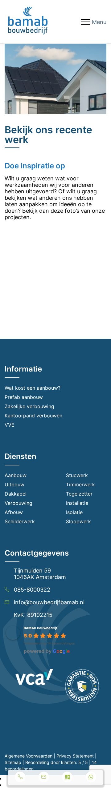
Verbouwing (18, 503)
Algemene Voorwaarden (28, 755)
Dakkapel (16, 494)
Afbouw (14, 512)
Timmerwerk (80, 484)
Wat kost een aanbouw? (32, 388)
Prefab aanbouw (24, 397)
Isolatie (74, 512)
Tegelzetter (79, 494)
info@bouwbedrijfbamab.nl (49, 602)
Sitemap (13, 762)
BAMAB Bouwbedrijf (40, 628)
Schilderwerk (20, 521)
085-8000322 (32, 589)
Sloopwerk (78, 521)
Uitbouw (14, 484)
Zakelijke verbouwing (29, 406)
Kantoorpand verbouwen (33, 415)
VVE (9, 425)
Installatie (77, 503)
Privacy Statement (75, 755)
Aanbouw (16, 475)
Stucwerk (77, 475)
